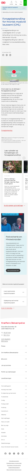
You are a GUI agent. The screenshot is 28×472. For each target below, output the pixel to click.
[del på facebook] (3, 55)
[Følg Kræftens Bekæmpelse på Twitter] (14, 454)
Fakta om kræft (5, 421)
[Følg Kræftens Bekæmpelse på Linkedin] (18, 454)
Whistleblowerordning (14, 461)
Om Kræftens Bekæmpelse (9, 352)
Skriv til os (7, 335)
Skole (2, 429)
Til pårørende (4, 396)
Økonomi (4, 359)
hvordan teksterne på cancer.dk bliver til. (12, 141)
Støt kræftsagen (5, 418)
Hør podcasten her (13, 270)
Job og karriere (6, 365)
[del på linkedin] (10, 55)
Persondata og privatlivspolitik (14, 465)
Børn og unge (4, 425)
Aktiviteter (4, 436)
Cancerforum (4, 411)
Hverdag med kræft (6, 389)
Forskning (3, 407)
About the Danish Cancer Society (9, 446)
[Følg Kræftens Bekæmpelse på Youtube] (23, 454)
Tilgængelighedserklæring (14, 467)
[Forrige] (19, 158)
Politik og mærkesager (8, 372)
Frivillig (3, 400)
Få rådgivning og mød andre (8, 393)
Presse (3, 346)
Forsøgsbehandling (6, 130)
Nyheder (3, 432)
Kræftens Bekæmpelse (13, 323)
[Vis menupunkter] (14, 8)
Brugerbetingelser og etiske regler (14, 463)
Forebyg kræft (5, 404)
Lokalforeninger (6, 378)
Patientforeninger (5, 443)
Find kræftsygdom (6, 386)
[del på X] (7, 55)
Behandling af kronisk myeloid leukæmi (13, 12)
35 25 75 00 (7, 332)
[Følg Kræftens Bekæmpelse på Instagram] (10, 454)
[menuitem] (11, 3)
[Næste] (24, 158)
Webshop (3, 414)
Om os (3, 439)
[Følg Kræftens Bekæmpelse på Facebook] (5, 454)
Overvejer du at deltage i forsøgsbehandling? (10, 90)
